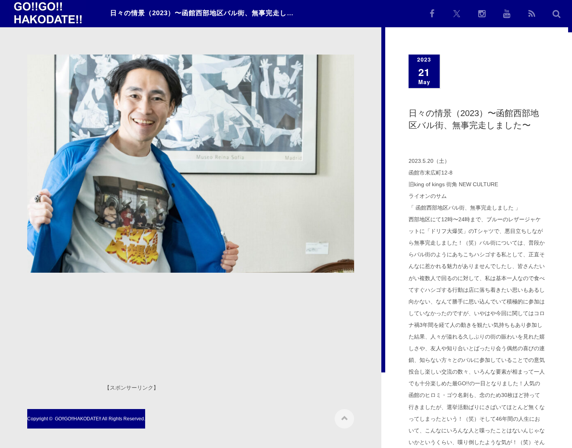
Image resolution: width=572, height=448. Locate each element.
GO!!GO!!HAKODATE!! (78, 419)
